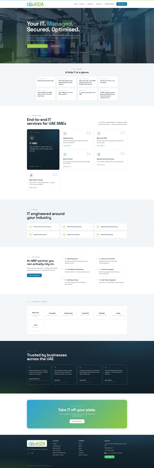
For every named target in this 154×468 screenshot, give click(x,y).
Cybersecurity (56, 446)
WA (32, 453)
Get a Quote (121, 4)
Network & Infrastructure (59, 452)
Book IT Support (83, 455)
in (28, 453)
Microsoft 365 (56, 448)
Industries (99, 4)
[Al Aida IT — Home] (35, 4)
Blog (80, 448)
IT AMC (55, 443)
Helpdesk (81, 452)
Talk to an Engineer (34, 275)
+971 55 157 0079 (109, 450)
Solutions (90, 4)
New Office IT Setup (58, 455)
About (80, 446)
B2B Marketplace (109, 4)
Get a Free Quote (77, 421)
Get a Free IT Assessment (37, 46)
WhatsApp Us (109, 457)
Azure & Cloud (56, 450)
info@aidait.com (108, 448)
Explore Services (56, 46)
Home (75, 4)
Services (81, 4)
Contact (81, 450)
